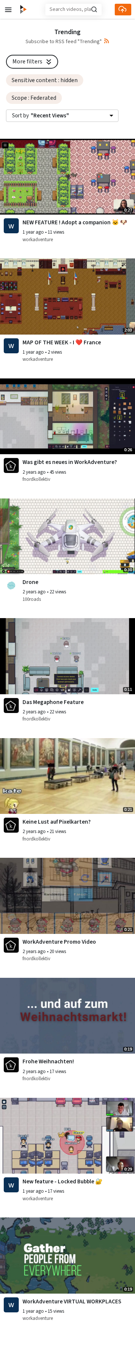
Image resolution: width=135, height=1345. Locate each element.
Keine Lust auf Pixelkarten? (56, 822)
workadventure (37, 239)
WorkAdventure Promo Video (59, 942)
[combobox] (62, 116)
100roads (31, 599)
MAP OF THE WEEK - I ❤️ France (61, 342)
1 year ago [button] (33, 232)
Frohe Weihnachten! (48, 1061)
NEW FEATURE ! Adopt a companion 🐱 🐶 (74, 222)
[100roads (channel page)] (11, 585)
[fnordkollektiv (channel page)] (11, 465)
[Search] (94, 9)
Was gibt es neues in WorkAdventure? (69, 462)
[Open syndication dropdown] (107, 41)
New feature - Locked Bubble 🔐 (62, 1181)
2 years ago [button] (34, 472)
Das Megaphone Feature (53, 702)
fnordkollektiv (36, 479)
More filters (27, 61)
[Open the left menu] (8, 9)
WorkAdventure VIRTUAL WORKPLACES (71, 1301)
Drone (30, 582)
